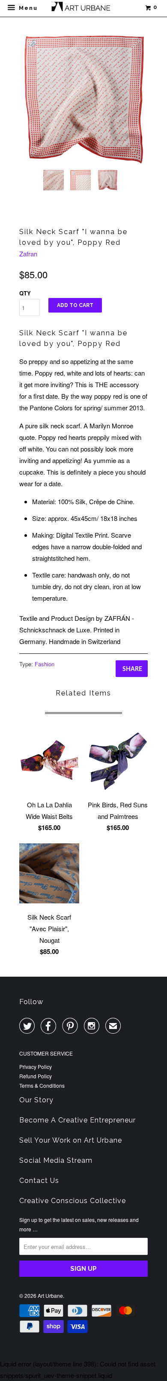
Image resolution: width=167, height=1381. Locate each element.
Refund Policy (35, 1076)
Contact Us (39, 1180)
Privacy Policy (35, 1066)
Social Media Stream (55, 1160)
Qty (25, 293)
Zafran (28, 253)
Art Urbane (50, 1295)
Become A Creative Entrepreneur (77, 1120)
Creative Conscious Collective (72, 1201)
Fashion (44, 664)
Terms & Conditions (42, 1085)
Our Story (36, 1100)
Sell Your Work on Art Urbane (70, 1140)
